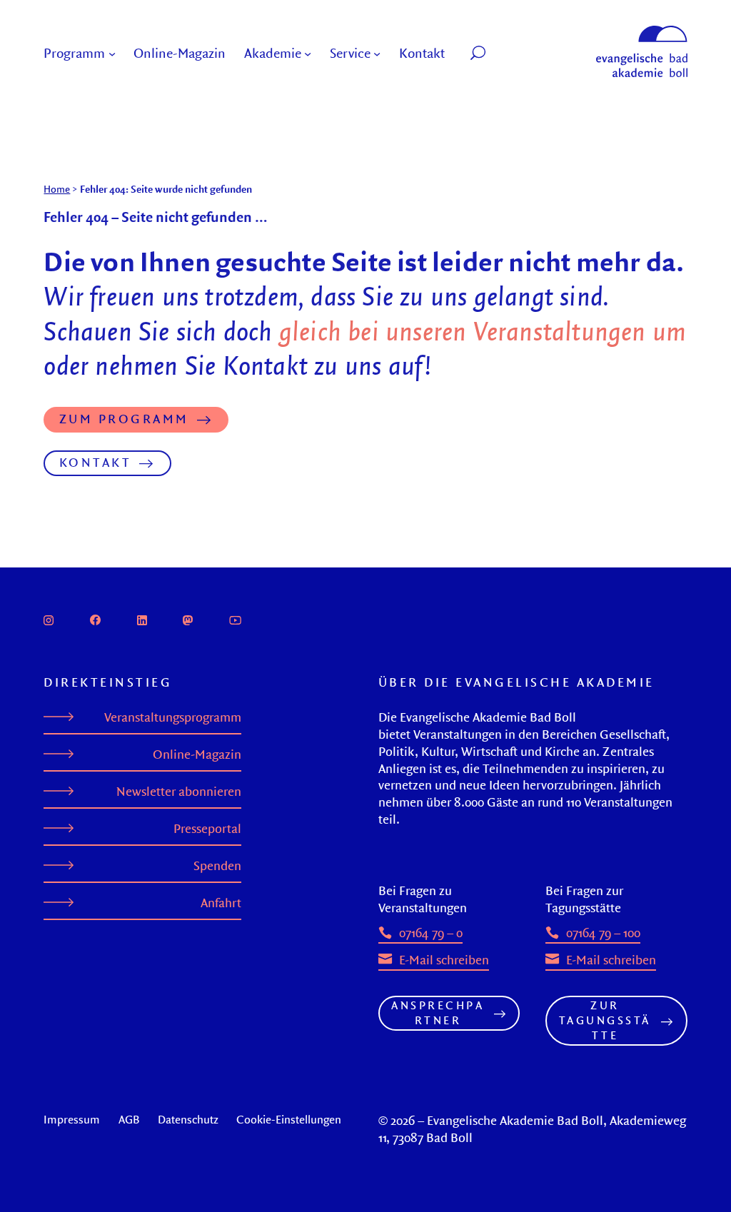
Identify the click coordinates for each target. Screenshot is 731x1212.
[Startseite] (641, 31)
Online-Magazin (197, 754)
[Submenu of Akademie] (307, 53)
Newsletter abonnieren (178, 791)
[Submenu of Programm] (112, 53)
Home (57, 188)
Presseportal (207, 828)
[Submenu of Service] (376, 53)
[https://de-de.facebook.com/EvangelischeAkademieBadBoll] (95, 618)
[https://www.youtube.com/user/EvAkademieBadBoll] (235, 618)
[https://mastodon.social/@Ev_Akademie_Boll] (188, 618)
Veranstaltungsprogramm (172, 717)
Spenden (217, 865)
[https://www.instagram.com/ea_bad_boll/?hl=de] (49, 618)
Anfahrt (221, 902)
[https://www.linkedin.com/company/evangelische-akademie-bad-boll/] (142, 618)
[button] (508, 53)
